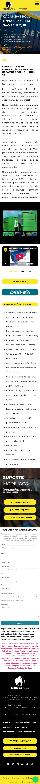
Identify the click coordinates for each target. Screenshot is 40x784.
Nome (3, 556)
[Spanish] (25, 9)
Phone (3, 587)
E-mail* (3, 547)
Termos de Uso (8, 734)
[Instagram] (13, 767)
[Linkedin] (17, 767)
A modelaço (7, 725)
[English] (20, 9)
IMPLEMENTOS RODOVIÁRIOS (14, 37)
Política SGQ (8, 729)
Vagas (17, 729)
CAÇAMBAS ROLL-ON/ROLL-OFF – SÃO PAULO (17, 42)
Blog (34, 725)
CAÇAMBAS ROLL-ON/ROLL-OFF (15, 39)
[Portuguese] (23, 9)
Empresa (3, 576)
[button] (37, 3)
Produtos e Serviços (22, 725)
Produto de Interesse (7, 596)
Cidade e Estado (6, 565)
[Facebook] (8, 767)
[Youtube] (22, 767)
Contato (25, 729)
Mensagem (4, 606)
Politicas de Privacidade (26, 734)
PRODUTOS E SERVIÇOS (19, 35)
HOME (5, 35)
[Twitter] (27, 767)
